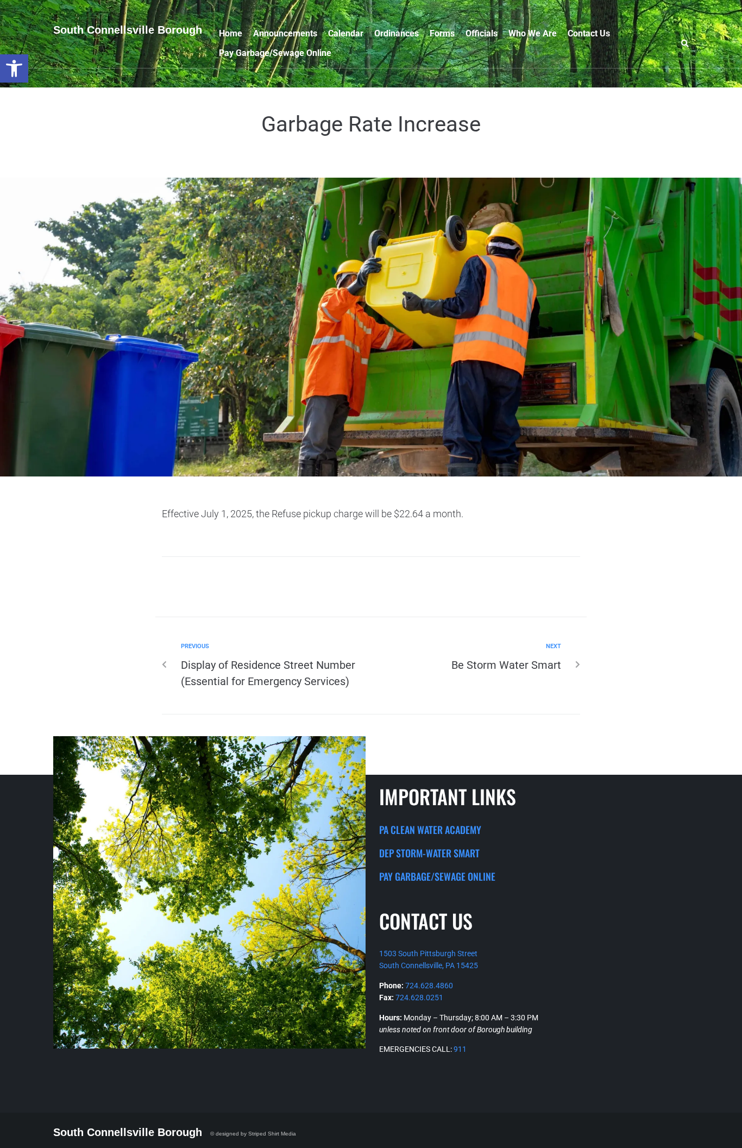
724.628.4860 (429, 985)
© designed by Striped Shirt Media (253, 1134)
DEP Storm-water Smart (429, 853)
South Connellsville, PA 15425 (428, 965)
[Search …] (687, 45)
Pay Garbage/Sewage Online (437, 876)
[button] (14, 68)
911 (460, 1049)
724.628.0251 (419, 997)
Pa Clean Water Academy (430, 830)
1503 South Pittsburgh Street (428, 953)
